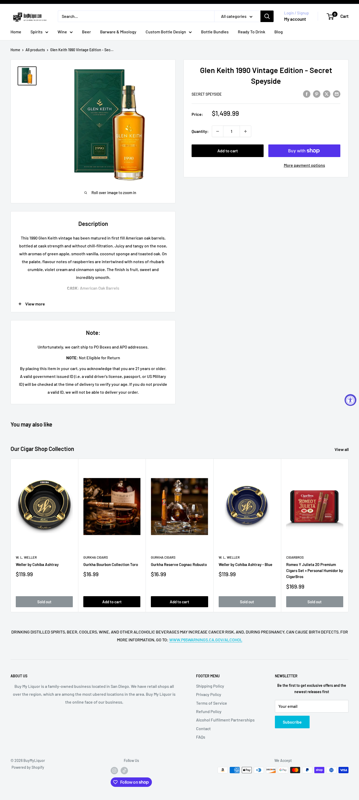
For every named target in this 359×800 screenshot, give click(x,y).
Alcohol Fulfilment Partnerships (225, 719)
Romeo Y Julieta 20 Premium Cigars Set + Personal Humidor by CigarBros (314, 570)
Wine (62, 31)
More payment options (304, 165)
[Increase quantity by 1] (245, 131)
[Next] (348, 535)
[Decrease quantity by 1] (217, 131)
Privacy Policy (208, 694)
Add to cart (227, 150)
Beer (86, 31)
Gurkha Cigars (95, 557)
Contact (203, 728)
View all (342, 449)
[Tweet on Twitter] (326, 94)
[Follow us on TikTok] (124, 770)
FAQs (200, 736)
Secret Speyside (207, 94)
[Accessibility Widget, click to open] (350, 400)
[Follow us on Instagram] (114, 770)
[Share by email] (336, 94)
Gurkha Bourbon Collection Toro (110, 564)
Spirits (36, 31)
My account (295, 19)
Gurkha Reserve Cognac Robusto (179, 564)
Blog (278, 31)
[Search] (267, 16)
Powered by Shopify (28, 767)
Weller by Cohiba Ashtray (37, 564)
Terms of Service (211, 702)
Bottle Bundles (215, 31)
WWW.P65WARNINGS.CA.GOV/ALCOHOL (205, 639)
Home (16, 31)
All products (35, 50)
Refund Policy (209, 711)
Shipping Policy (210, 685)
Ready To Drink (251, 31)
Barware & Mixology (118, 31)
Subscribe (292, 721)
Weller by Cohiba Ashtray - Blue (245, 564)
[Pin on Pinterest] (316, 94)
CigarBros (295, 557)
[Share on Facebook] (306, 94)
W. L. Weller (26, 557)
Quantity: (200, 131)
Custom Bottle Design (166, 31)
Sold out (44, 601)
